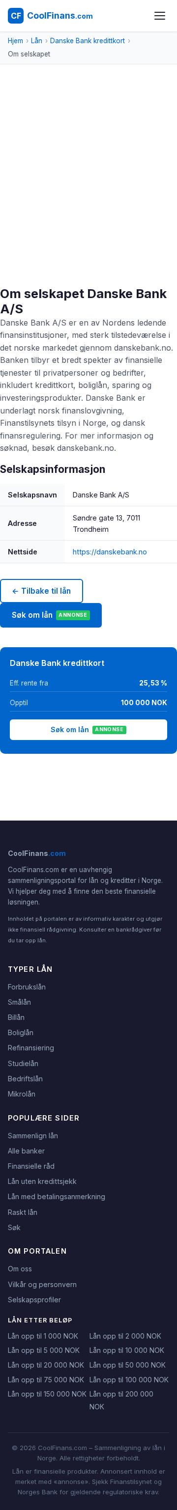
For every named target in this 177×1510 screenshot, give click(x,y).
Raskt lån (22, 1212)
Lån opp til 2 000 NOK (125, 1336)
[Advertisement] (88, 193)
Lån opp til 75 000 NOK (46, 1379)
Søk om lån (49, 615)
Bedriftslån (25, 1078)
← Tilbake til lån (41, 591)
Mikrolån (21, 1094)
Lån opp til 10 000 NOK (126, 1350)
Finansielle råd (31, 1166)
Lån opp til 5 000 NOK (44, 1350)
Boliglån (20, 1032)
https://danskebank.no (110, 552)
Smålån (19, 1002)
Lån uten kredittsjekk (42, 1181)
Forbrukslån (27, 987)
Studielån (23, 1063)
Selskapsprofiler (34, 1299)
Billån (16, 1017)
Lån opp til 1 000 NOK (43, 1336)
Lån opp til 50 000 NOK (127, 1365)
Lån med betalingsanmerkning (56, 1196)
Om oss (20, 1268)
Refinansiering (31, 1047)
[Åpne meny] (159, 16)
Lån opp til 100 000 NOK (129, 1379)
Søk (14, 1227)
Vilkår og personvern (42, 1284)
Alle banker (26, 1151)
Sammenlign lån (33, 1135)
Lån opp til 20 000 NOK (46, 1365)
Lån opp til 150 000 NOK (47, 1394)
